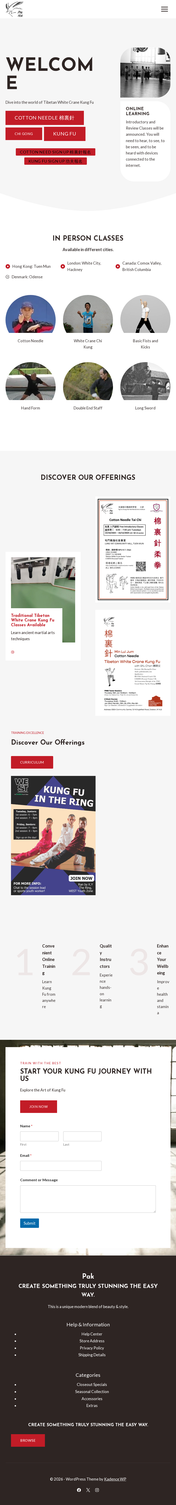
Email (26, 1155)
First (23, 1144)
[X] (88, 1490)
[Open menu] (164, 9)
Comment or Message (39, 1180)
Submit (30, 1223)
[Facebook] (79, 1490)
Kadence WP (115, 1479)
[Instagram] (97, 1490)
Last (66, 1144)
